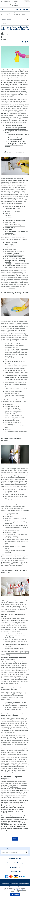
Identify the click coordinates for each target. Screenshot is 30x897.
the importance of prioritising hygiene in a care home (14, 180)
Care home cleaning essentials (14, 125)
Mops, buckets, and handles (13, 257)
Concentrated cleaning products (15, 220)
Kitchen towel (9, 244)
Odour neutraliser (10, 222)
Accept (16, 895)
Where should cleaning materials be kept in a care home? (18, 138)
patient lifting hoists (11, 377)
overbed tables (13, 361)
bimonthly (4, 789)
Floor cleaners (9, 229)
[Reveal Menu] (2, 10)
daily (11, 787)
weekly (16, 787)
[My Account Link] (21, 10)
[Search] (17, 9)
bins (12, 388)
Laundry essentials (10, 235)
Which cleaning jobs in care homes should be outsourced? (17, 142)
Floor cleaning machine (12, 253)
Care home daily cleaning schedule (15, 127)
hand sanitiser (22, 383)
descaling (8, 552)
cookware (12, 288)
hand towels (8, 384)
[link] (22, 41)
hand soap (13, 383)
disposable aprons (23, 264)
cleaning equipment (14, 265)
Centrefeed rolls (10, 246)
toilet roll (18, 384)
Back (15, 839)
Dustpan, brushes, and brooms (14, 255)
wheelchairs (12, 365)
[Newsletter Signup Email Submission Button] (26, 852)
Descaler (7, 213)
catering (20, 644)
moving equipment (14, 370)
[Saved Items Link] (24, 10)
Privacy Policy (21, 881)
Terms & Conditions (11, 881)
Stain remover (9, 233)
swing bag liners (9, 260)
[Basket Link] (27, 10)
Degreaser (8, 215)
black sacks (21, 260)
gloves (12, 264)
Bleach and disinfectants (12, 212)
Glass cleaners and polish (12, 208)
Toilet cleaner (9, 219)
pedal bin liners (20, 258)
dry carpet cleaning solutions (19, 231)
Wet (6, 231)
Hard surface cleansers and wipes (15, 206)
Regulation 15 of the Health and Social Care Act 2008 (14, 81)
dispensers (12, 495)
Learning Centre (5, 1)
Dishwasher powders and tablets (15, 226)
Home (4, 24)
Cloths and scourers (11, 242)
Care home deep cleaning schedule (15, 129)
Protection (8, 262)
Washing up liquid (10, 228)
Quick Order (15, 1)
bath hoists (21, 376)
